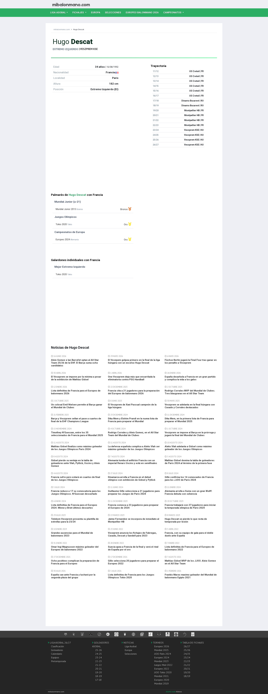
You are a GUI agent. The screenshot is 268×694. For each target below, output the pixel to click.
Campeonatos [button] (172, 12)
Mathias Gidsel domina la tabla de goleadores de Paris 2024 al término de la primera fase (189, 462)
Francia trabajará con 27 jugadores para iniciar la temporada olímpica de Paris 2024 (190, 506)
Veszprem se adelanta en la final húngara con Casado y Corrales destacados (190, 406)
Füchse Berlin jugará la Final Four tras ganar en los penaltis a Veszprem (191, 361)
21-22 (98, 664)
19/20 (187, 672)
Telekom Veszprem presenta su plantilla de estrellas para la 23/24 (75, 520)
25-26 (98, 650)
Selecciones (114, 12)
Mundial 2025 (161, 650)
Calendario (56, 653)
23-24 (98, 657)
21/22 (187, 664)
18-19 (98, 676)
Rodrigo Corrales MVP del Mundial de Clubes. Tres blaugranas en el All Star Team (190, 392)
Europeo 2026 (161, 646)
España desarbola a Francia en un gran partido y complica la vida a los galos (190, 378)
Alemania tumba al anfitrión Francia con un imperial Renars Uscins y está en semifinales (132, 462)
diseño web (171, 691)
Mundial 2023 (161, 661)
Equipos (55, 657)
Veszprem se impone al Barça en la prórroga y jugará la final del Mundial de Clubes (190, 434)
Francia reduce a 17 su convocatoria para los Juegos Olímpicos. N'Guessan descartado (75, 492)
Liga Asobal (131, 646)
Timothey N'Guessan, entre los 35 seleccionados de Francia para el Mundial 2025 (77, 434)
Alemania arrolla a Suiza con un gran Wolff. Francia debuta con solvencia (188, 492)
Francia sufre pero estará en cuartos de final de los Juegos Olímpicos (75, 478)
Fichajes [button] (78, 12)
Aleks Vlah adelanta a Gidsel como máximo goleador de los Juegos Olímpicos (188, 448)
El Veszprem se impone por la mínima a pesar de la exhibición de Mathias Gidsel (76, 378)
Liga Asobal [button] (58, 12)
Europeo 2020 (161, 679)
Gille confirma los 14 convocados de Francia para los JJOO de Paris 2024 (189, 478)
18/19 (187, 676)
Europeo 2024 (161, 657)
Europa (97, 12)
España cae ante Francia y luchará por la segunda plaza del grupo (73, 576)
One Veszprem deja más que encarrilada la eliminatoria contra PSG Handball (131, 378)
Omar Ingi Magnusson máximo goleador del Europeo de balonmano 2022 (74, 548)
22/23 (187, 661)
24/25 (187, 653)
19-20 (98, 672)
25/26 (187, 650)
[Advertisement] (134, 171)
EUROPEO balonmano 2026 (143, 12)
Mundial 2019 (161, 683)
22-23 (98, 661)
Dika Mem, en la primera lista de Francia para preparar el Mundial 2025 (189, 420)
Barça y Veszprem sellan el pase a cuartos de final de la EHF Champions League (76, 420)
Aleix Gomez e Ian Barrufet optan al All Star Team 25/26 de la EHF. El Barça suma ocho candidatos (75, 363)
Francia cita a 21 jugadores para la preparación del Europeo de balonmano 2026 (134, 392)
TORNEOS (158, 642)
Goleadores (57, 650)
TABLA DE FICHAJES (193, 642)
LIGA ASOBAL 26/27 (60, 642)
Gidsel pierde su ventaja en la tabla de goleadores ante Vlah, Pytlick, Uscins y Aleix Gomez (75, 463)
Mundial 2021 (161, 676)
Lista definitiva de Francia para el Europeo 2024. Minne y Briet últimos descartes (74, 506)
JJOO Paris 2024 (162, 653)
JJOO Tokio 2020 (163, 672)
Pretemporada (58, 661)
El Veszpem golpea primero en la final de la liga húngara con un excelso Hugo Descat (134, 361)
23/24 (187, 657)
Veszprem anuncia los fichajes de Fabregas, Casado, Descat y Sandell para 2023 (132, 534)
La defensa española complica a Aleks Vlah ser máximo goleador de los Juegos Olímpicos (134, 448)
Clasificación (57, 646)
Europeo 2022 (161, 668)
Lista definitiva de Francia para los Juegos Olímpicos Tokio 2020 (131, 576)
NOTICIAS (128, 642)
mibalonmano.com (62, 29)
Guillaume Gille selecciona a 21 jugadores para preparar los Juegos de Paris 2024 (134, 492)
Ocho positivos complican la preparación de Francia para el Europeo (75, 562)
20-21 (98, 668)
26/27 (187, 646)
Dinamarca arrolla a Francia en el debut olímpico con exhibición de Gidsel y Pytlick (131, 478)
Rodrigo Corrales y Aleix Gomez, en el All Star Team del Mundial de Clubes (133, 434)
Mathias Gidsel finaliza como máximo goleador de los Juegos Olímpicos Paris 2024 (76, 448)
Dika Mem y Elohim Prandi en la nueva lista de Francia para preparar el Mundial (133, 420)
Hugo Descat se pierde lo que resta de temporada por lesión (186, 520)
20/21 (187, 668)
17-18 (98, 679)
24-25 (98, 653)
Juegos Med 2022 (163, 664)
